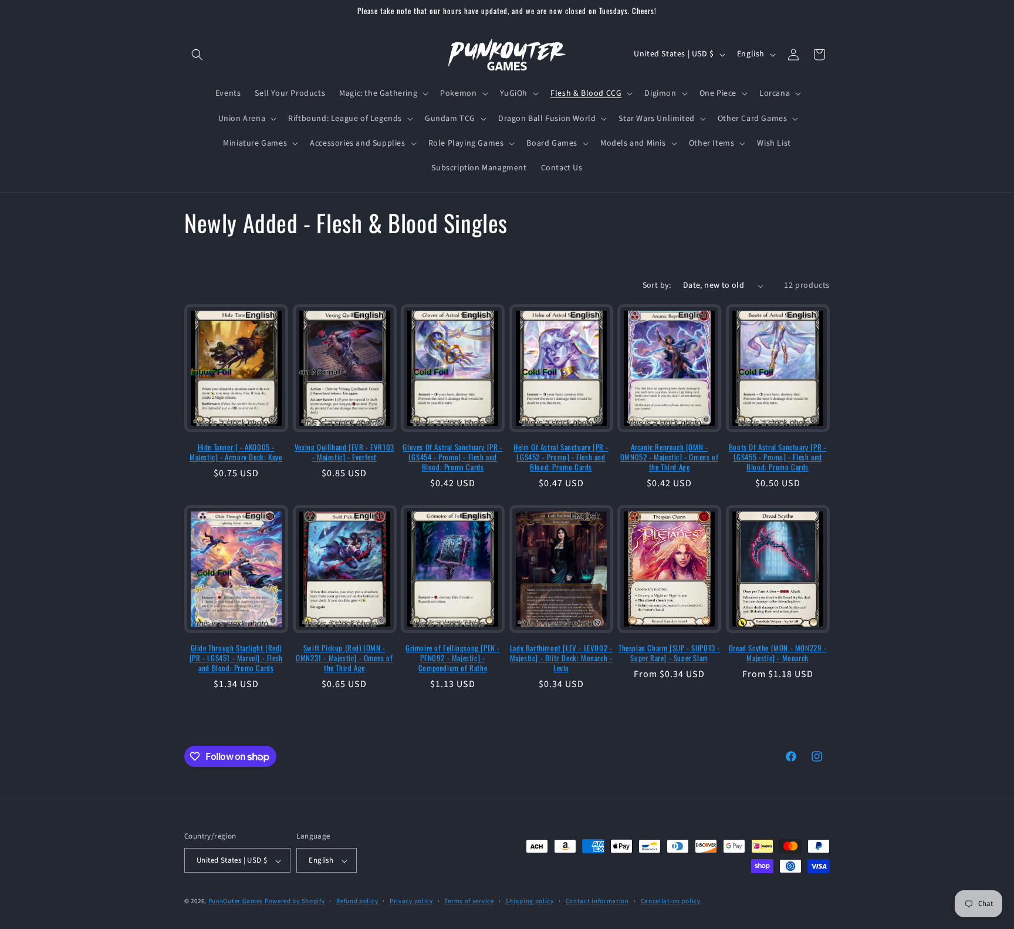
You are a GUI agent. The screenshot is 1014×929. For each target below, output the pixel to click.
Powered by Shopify (295, 901)
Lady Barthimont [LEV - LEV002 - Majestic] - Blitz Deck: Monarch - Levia (561, 658)
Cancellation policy (671, 901)
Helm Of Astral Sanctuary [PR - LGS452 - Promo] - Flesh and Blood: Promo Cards (561, 457)
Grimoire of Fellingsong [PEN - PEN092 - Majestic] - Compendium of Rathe (452, 658)
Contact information (597, 901)
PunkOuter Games (235, 901)
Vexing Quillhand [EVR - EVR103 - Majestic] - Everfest (344, 452)
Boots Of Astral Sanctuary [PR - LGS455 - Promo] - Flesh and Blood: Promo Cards (778, 457)
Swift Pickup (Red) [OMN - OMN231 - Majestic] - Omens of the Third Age (344, 658)
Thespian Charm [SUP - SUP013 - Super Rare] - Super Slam (669, 653)
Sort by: (657, 285)
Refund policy (357, 901)
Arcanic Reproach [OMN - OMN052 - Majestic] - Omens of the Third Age (669, 457)
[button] (197, 55)
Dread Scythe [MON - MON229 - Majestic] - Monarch (778, 653)
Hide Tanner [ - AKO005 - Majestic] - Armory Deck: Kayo (236, 452)
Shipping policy (529, 901)
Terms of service (469, 901)
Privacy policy (411, 901)
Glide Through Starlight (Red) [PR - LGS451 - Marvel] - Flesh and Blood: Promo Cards (236, 658)
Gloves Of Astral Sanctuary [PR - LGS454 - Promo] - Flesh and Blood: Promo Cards (452, 457)
